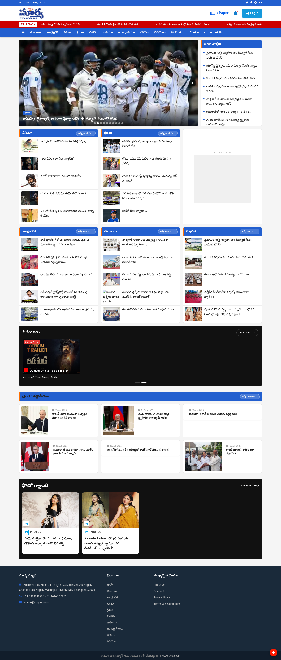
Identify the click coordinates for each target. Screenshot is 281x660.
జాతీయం (107, 32)
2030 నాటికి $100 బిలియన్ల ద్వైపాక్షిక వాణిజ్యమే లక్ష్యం (228, 122)
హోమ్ (110, 585)
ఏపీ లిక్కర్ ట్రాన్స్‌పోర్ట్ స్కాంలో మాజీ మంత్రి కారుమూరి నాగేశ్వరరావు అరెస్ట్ (64, 294)
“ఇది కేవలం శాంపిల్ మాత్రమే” (57, 159)
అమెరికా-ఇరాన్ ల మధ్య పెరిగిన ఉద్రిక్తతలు (213, 414)
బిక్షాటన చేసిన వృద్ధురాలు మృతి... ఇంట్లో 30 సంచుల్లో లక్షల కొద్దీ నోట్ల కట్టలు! (229, 312)
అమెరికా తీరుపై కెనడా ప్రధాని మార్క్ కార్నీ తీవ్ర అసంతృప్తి (73, 452)
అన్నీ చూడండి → (86, 133)
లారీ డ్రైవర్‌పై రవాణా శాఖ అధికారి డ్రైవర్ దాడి (66, 275)
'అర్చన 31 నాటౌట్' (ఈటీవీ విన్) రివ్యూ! (63, 141)
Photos (179, 32)
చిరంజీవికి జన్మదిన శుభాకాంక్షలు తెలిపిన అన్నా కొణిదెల (67, 213)
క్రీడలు (80, 32)
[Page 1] (137, 382)
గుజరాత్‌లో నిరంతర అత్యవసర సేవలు (228, 112)
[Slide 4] (104, 123)
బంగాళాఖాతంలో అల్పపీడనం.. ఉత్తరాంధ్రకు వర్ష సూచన (67, 312)
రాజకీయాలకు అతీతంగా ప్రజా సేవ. (240, 452)
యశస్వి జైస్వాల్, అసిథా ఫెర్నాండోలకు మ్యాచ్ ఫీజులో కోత (78, 24)
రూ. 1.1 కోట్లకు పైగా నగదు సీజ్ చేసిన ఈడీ (144, 24)
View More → (247, 332)
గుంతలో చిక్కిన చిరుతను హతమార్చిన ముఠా (148, 310)
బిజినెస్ (93, 32)
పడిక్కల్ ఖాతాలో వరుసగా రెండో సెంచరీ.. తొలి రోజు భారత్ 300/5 (148, 196)
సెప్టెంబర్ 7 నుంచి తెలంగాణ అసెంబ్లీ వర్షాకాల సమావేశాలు (147, 260)
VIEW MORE (250, 486)
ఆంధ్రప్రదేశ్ (52, 32)
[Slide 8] (116, 123)
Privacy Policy (162, 598)
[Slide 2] (98, 123)
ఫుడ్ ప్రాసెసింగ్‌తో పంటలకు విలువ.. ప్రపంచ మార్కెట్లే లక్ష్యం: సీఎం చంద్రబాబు (64, 242)
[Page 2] (144, 382)
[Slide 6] (110, 123)
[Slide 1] (95, 123)
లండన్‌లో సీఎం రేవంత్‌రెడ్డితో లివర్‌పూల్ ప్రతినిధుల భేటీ (138, 450)
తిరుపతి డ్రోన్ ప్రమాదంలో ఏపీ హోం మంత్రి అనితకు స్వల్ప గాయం (63, 260)
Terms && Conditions (167, 604)
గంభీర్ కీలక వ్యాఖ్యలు (135, 211)
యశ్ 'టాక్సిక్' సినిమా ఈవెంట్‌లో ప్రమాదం (63, 194)
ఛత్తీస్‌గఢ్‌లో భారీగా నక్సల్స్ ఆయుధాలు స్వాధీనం (226, 294)
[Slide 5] (107, 123)
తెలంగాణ (35, 32)
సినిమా (67, 32)
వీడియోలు (160, 32)
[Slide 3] (101, 123)
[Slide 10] (122, 123)
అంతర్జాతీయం (126, 32)
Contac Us (160, 591)
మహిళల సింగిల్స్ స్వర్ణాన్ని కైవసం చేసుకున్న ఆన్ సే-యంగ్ (149, 178)
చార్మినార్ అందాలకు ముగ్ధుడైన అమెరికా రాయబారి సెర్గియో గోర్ (229, 101)
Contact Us (197, 32)
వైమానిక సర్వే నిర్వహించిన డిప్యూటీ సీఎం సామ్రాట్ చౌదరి (230, 55)
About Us (216, 32)
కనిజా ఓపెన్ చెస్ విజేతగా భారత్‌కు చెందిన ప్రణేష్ (146, 161)
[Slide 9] (119, 123)
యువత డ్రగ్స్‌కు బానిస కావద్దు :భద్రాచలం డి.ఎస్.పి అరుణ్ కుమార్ (146, 294)
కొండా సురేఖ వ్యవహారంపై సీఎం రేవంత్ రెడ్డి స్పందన (146, 277)
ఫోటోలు (144, 32)
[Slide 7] (113, 123)
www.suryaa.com (171, 655)
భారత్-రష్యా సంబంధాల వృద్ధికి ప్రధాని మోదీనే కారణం (209, 24)
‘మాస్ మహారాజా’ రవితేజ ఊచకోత (60, 176)
